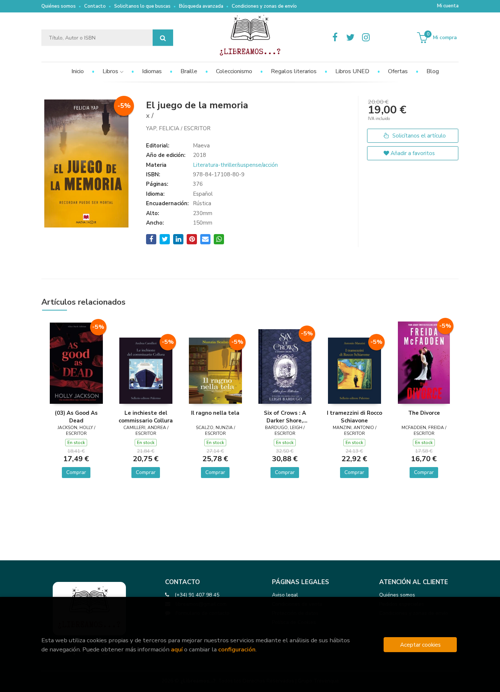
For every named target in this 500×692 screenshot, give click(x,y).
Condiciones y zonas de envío (264, 6)
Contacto (95, 6)
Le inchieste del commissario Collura (146, 416)
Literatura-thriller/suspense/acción (235, 165)
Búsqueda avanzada (201, 6)
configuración (236, 649)
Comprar (76, 472)
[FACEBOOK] (335, 37)
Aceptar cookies (420, 644)
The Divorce (424, 413)
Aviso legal (285, 594)
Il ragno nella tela (215, 413)
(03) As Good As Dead (76, 416)
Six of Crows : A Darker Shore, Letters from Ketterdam (285, 416)
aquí (177, 649)
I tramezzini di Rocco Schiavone (354, 416)
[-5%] (76, 362)
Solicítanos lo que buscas (142, 6)
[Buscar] (163, 38)
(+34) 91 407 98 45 (197, 594)
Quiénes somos (58, 6)
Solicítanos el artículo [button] (418, 135)
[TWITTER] (350, 37)
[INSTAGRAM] (365, 37)
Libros (111, 71)
